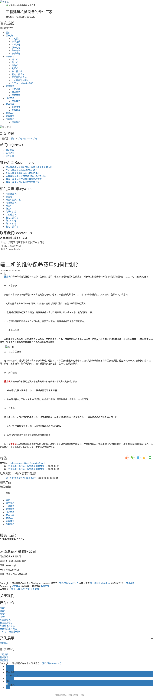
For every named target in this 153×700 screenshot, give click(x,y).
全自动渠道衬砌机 (20, 80)
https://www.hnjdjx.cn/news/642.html (27, 462)
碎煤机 (15, 65)
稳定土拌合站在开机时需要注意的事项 (24, 179)
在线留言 (10, 116)
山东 (23, 589)
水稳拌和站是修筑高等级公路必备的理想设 (26, 176)
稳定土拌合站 (18, 74)
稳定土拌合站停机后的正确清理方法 (22, 182)
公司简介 (16, 38)
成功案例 (10, 98)
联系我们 (10, 119)
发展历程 (16, 47)
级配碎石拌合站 (19, 77)
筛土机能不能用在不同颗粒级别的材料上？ (28, 465)
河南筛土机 (11, 193)
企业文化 (16, 44)
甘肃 (32, 589)
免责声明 (45, 586)
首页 (8, 32)
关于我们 (10, 35)
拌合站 (9, 196)
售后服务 (16, 110)
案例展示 (16, 101)
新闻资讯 (10, 86)
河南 (27, 589)
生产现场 (16, 50)
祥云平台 (16, 586)
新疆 (37, 589)
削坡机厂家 (11, 211)
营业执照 (130, 583)
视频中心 (10, 113)
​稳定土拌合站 (12, 217)
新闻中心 (22, 138)
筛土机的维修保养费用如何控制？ (21, 477)
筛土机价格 (11, 223)
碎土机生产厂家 (13, 199)
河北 (13, 589)
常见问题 (16, 95)
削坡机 (15, 68)
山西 (18, 589)
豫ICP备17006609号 (69, 583)
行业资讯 (16, 92)
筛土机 (15, 62)
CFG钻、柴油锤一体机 (22, 83)
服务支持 (10, 104)
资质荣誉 (16, 53)
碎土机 (15, 59)
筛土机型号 (11, 220)
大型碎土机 (11, 214)
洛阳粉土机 (11, 202)
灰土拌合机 (17, 71)
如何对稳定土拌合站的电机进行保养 (22, 173)
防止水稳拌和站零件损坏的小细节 (21, 170)
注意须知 (16, 107)
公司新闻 (16, 89)
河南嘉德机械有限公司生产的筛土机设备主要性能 (29, 167)
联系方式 (16, 41)
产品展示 (10, 56)
